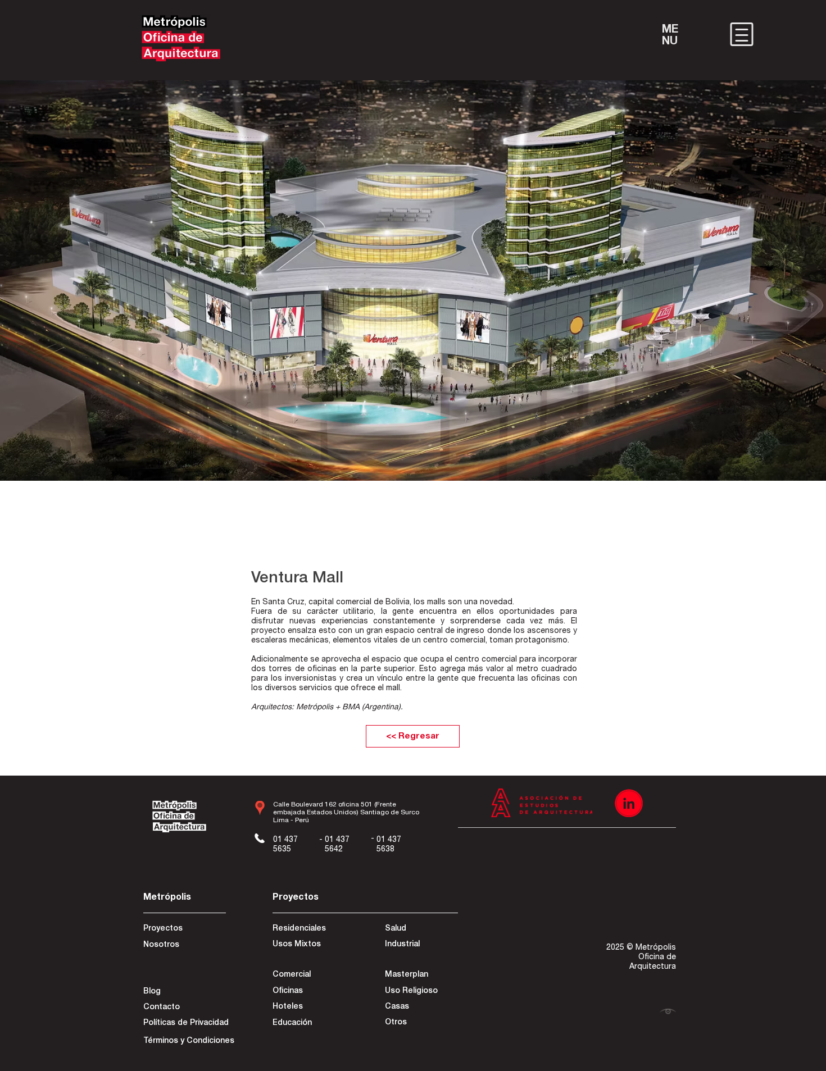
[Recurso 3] (629, 803)
